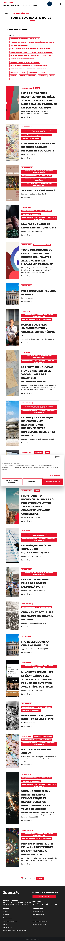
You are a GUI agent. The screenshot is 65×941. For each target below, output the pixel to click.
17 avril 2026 (26, 452)
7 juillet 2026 (27, 168)
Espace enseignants (38, 914)
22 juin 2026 (26, 245)
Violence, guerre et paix (19, 45)
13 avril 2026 (26, 569)
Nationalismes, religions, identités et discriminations (30, 49)
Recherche (14, 72)
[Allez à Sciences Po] (11, 893)
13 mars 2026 (26, 636)
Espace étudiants (37, 911)
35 (34, 878)
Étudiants (42, 75)
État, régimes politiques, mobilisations (24, 38)
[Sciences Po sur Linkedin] (33, 904)
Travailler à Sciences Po (10, 921)
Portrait (13, 79)
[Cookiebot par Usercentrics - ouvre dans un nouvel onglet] (56, 457)
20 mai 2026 (26, 352)
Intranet (34, 918)
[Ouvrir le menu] (60, 4)
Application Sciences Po (39, 924)
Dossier (13, 75)
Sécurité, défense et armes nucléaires (24, 62)
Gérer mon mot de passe (39, 921)
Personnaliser (31, 481)
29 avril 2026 (26, 403)
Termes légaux (7, 927)
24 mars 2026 (26, 604)
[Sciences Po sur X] (38, 904)
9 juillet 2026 (27, 127)
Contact (5, 911)
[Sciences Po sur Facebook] (43, 904)
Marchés (5, 924)
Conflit (43, 72)
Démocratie (33, 72)
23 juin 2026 (26, 207)
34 (30, 878)
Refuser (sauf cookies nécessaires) (12, 481)
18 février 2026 (27, 830)
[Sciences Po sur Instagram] (47, 904)
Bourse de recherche (27, 75)
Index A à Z (6, 914)
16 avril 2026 (26, 490)
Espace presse (7, 918)
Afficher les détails (55, 475)
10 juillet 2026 (27, 88)
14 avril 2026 (26, 531)
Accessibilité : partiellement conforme (14, 930)
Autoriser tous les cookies (53, 481)
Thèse (52, 75)
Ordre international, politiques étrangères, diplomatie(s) (32, 42)
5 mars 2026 (26, 736)
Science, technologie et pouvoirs (22, 59)
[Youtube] (56, 904)
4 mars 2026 (26, 774)
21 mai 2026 (26, 311)
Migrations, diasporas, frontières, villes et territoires (31, 52)
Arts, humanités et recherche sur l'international (28, 69)
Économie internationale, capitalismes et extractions (30, 55)
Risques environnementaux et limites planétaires (28, 65)
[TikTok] (52, 904)
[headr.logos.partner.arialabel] (49, 3)
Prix (23, 72)
